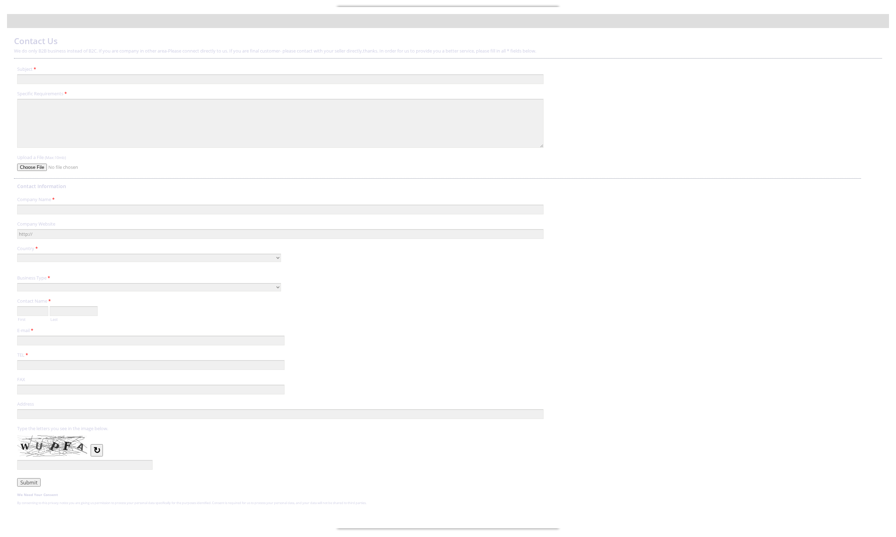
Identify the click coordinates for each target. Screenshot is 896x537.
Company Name (36, 199)
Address (25, 404)
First (22, 319)
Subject (26, 69)
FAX (21, 379)
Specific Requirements (42, 93)
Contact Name (34, 301)
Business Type (33, 278)
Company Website (36, 224)
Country (27, 248)
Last (54, 319)
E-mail (25, 330)
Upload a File (41, 157)
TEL (22, 355)
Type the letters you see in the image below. (62, 428)
